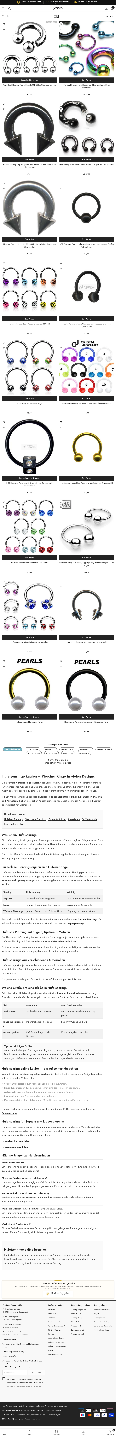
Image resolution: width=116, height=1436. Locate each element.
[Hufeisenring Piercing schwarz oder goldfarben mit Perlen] (86, 685)
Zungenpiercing (67, 749)
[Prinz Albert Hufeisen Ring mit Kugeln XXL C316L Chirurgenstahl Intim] (29, 48)
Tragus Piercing (34, 753)
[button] (55, 16)
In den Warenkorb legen (29, 478)
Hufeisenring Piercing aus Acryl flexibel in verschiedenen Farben (86, 403)
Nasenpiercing (85, 749)
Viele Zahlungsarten (12, 1316)
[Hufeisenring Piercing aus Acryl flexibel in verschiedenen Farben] (86, 367)
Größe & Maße (89, 819)
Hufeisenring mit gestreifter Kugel (29, 403)
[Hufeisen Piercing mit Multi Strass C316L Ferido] (29, 526)
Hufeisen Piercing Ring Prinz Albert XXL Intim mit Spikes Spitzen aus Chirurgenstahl (29, 245)
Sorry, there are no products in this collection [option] (58, 761)
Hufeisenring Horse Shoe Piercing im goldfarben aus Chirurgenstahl (87, 483)
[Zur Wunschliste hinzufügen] (4, 24)
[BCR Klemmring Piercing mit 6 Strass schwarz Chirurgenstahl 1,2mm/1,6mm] (29, 446)
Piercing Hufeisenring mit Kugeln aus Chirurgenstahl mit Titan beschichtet (86, 86)
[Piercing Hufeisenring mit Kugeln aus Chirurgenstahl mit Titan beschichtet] (86, 48)
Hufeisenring (84, 753)
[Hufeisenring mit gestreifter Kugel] (29, 367)
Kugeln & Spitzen (57, 819)
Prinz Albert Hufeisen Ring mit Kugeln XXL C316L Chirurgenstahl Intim (29, 85)
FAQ (22, 824)
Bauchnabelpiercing (12, 749)
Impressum (18, 1386)
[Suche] (9, 8)
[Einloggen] (106, 8)
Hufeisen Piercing (13, 819)
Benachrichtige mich (29, 80)
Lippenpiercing (32, 749)
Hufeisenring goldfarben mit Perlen (29, 722)
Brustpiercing (50, 749)
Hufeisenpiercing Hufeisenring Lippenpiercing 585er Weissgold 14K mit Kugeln (86, 564)
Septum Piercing (103, 749)
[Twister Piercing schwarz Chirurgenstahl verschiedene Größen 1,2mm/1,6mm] (86, 287)
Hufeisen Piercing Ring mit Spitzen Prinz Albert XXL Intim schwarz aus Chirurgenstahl (29, 166)
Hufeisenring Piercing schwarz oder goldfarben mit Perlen (86, 722)
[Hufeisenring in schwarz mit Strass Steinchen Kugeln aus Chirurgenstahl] (86, 128)
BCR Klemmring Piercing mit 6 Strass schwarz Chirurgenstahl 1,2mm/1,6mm (29, 484)
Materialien (74, 819)
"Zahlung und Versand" (53, 1410)
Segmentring (68, 753)
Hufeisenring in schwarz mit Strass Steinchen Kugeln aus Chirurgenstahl (86, 164)
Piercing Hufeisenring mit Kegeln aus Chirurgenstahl (86, 642)
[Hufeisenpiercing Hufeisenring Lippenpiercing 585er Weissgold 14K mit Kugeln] (86, 526)
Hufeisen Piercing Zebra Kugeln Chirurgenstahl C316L (29, 324)
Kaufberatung (11, 824)
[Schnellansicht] (4, 29)
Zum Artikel (86, 80)
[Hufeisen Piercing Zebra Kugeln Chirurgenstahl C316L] (29, 287)
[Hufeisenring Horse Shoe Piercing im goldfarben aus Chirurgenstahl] (86, 446)
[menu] (3, 8)
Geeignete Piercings (35, 819)
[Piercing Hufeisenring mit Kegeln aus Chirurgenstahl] (86, 606)
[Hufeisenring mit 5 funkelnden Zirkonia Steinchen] (29, 606)
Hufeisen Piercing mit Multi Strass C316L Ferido (29, 562)
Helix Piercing (51, 753)
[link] (29, 1432)
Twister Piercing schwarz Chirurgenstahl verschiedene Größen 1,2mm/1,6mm (87, 325)
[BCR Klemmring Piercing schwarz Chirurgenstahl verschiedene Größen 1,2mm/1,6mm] (86, 208)
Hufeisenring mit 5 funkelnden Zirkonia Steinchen (29, 642)
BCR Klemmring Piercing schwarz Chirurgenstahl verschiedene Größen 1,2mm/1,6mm (86, 245)
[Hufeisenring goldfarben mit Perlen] (29, 685)
